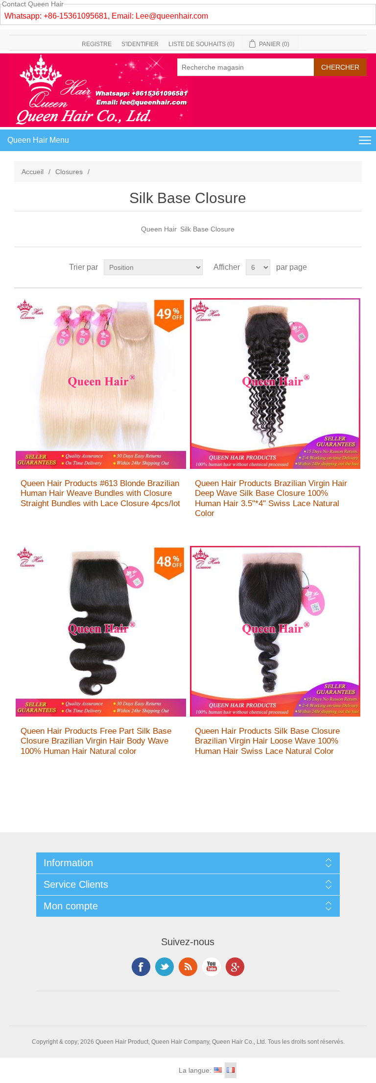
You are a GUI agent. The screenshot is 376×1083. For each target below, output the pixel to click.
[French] (230, 1070)
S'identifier (140, 44)
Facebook (141, 966)
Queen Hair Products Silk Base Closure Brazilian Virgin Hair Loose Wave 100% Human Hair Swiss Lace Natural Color (267, 741)
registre (97, 44)
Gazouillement (164, 966)
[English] (218, 1070)
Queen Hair (159, 229)
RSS (188, 966)
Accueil (33, 172)
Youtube (211, 966)
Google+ (235, 966)
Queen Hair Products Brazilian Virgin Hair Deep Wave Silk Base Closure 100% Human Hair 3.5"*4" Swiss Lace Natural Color (271, 498)
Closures (69, 172)
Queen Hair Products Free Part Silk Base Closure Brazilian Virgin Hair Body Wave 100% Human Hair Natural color (96, 741)
